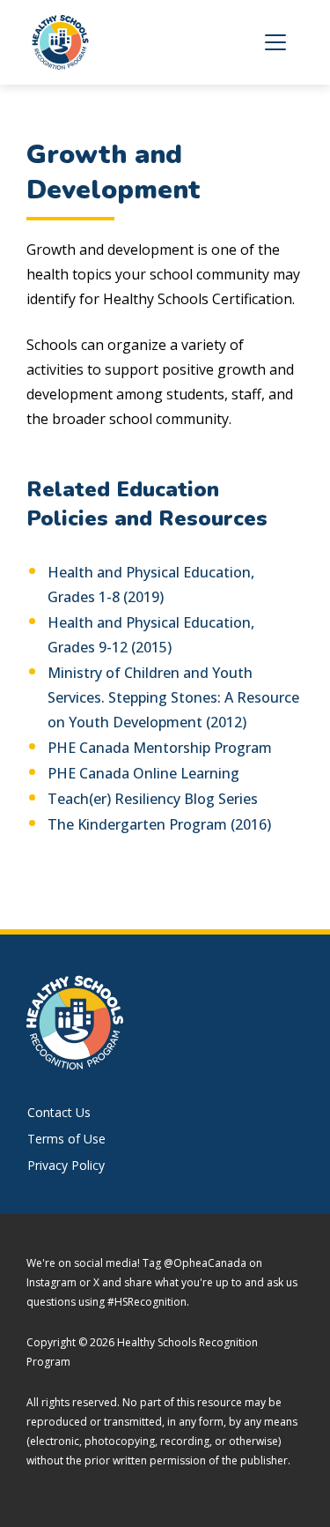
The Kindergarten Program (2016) (159, 824)
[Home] (68, 42)
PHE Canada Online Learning (143, 773)
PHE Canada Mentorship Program (160, 747)
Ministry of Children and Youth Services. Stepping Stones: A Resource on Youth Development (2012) (173, 697)
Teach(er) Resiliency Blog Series (153, 798)
